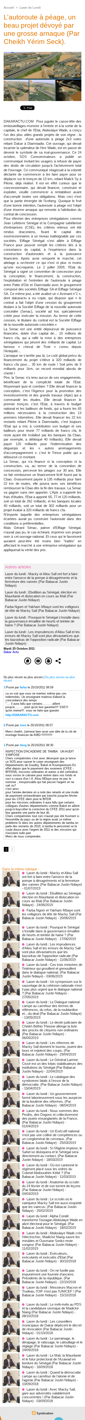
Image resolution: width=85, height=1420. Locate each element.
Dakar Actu (11, 652)
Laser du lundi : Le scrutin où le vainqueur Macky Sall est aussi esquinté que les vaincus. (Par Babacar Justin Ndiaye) (52, 1205)
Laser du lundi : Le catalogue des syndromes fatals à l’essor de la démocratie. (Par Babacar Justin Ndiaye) (52, 1080)
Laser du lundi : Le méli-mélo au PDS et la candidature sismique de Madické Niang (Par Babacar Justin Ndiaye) (51, 1308)
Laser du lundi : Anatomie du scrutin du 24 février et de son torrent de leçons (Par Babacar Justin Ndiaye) (51, 1186)
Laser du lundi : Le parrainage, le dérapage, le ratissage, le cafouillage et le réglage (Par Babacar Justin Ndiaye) (52, 1342)
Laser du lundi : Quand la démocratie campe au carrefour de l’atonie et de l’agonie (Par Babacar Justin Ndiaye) (51, 1376)
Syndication (44, 1413)
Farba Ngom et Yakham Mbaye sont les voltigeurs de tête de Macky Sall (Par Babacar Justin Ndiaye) (42, 608)
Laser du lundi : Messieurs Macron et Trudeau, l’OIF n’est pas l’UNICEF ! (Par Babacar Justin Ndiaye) (51, 1291)
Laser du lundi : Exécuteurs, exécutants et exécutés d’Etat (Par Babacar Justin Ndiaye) (47, 1257)
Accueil (9, 7)
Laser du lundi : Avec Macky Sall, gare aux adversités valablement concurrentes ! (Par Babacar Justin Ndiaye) (49, 1395)
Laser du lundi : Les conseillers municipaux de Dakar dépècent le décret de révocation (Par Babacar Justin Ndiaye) (52, 1327)
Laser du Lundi (30, 7)
